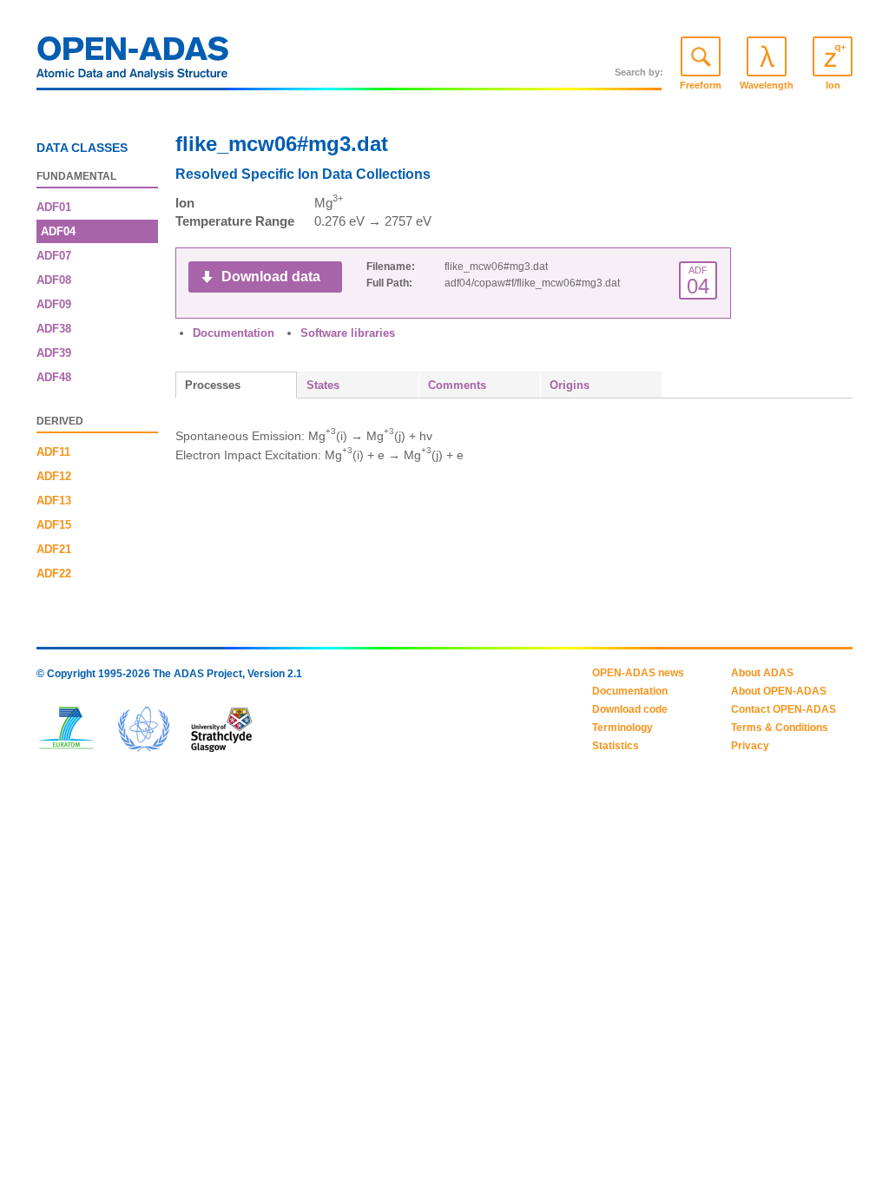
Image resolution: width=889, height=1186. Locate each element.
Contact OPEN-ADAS (783, 709)
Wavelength (767, 85)
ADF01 (53, 207)
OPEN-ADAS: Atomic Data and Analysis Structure (132, 62)
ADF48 (53, 377)
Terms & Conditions (779, 727)
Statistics (615, 746)
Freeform (700, 85)
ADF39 (53, 352)
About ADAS (762, 673)
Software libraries (347, 332)
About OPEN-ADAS (778, 691)
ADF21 (53, 549)
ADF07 (53, 255)
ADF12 (53, 476)
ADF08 (53, 280)
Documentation (233, 332)
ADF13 (53, 500)
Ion (833, 85)
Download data (270, 276)
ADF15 (53, 524)
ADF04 (58, 231)
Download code (630, 709)
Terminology (622, 727)
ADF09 (53, 304)
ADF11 (53, 451)
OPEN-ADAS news (638, 673)
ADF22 (53, 573)
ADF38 (53, 328)
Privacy (750, 746)
